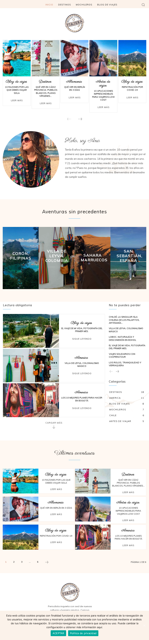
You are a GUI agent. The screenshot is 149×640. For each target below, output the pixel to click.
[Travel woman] (74, 23)
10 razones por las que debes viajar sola (17, 90)
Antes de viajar (103, 83)
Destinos (45, 81)
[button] (143, 4)
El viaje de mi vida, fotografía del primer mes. (81, 330)
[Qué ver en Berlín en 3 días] (74, 58)
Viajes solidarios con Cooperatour (122, 355)
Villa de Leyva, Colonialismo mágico (82, 364)
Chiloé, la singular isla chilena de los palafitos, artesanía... (124, 320)
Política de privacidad (83, 633)
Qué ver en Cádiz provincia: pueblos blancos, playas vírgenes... (45, 91)
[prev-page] (69, 119)
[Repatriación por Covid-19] (132, 58)
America (81, 358)
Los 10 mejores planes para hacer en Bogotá (81, 399)
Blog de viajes (16, 81)
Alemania (74, 81)
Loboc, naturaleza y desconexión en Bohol (122, 338)
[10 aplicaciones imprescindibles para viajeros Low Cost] (103, 58)
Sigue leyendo (82, 338)
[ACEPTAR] (144, 625)
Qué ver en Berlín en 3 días (74, 88)
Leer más (17, 100)
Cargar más (53, 422)
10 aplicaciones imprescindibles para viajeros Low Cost (103, 95)
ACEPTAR (58, 633)
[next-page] (79, 119)
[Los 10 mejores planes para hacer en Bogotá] (31, 400)
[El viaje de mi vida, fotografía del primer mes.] (31, 331)
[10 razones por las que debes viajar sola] (17, 58)
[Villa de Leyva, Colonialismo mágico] (31, 365)
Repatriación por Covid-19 (132, 88)
